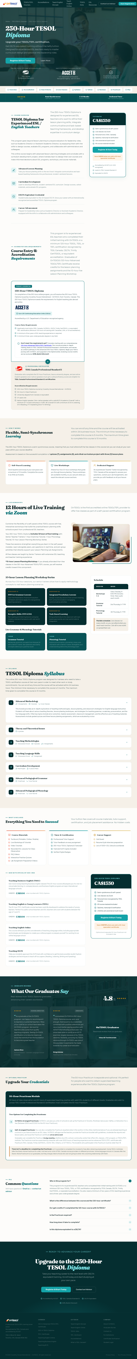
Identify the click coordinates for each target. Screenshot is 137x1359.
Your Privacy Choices (124, 1355)
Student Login (108, 1342)
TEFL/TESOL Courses (19, 21)
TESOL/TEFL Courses (28, 3)
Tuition (89, 90)
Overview (13, 90)
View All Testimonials (107, 1038)
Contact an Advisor (107, 4)
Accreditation (29, 90)
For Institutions (108, 1335)
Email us (26, 1189)
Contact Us (107, 1331)
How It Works (46, 90)
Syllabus (77, 90)
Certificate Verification (111, 1339)
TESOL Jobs (82, 3)
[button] (68, 703)
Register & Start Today (20, 60)
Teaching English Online (46, 1338)
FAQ (128, 90)
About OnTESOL (109, 1324)
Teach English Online (78, 1328)
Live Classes (62, 90)
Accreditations (43, 2)
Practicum (116, 90)
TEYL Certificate (43, 1334)
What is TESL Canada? (78, 1342)
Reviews (102, 90)
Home (8, 21)
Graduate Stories (109, 1328)
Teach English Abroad (57, 3)
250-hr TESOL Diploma (46, 1330)
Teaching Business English (47, 1341)
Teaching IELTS (43, 1345)
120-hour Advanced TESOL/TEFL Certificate (36, 345)
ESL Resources (93, 3)
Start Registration (128, 4)
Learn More (45, 60)
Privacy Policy (110, 1355)
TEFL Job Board (76, 1335)
